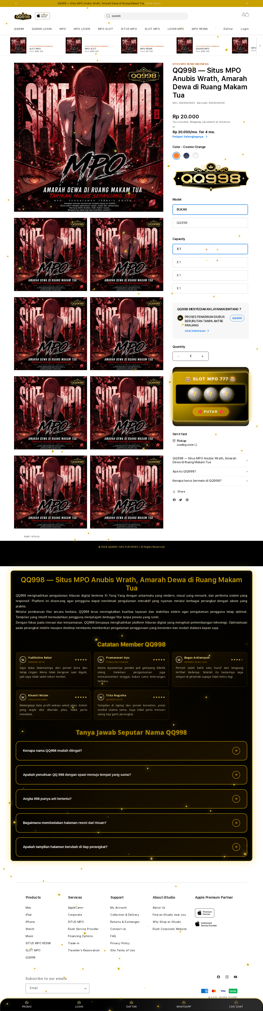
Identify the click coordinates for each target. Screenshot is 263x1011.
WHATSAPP (184, 1006)
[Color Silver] (196, 156)
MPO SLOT (105, 28)
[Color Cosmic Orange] (176, 156)
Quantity (179, 347)
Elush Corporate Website (170, 929)
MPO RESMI (200, 28)
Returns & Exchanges (124, 921)
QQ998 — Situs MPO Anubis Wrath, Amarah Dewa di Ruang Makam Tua (110, 3)
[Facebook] (175, 500)
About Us (159, 907)
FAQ (113, 936)
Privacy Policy (120, 943)
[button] (19, 29)
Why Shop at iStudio (167, 921)
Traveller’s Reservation (84, 950)
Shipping (195, 122)
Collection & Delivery (124, 914)
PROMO (27, 1006)
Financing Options (80, 936)
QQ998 (19, 28)
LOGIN (79, 1006)
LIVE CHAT (236, 1006)
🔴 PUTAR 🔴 (211, 412)
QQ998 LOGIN (42, 28)
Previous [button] (16, 3)
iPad (28, 914)
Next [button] (247, 3)
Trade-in (74, 943)
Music (30, 936)
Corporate (75, 914)
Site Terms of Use (122, 950)
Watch (30, 929)
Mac (28, 907)
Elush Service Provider (83, 929)
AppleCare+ (76, 907)
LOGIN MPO (176, 28)
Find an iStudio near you (169, 914)
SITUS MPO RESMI (38, 943)
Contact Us (118, 929)
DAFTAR (131, 1006)
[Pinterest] (188, 500)
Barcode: (202, 103)
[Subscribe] (85, 988)
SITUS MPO (129, 28)
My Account (118, 907)
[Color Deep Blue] (186, 156)
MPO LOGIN (82, 28)
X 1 (179, 249)
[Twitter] (181, 500)
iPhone (30, 921)
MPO (62, 28)
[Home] (23, 16)
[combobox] (146, 16)
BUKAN (182, 209)
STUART (232, 997)
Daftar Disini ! (153, 3)
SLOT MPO (152, 28)
